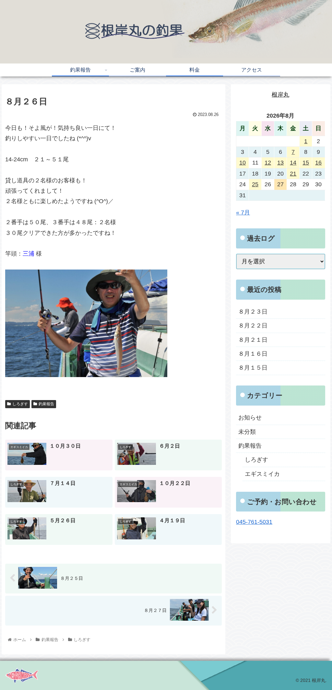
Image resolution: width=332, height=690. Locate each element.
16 (318, 162)
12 (268, 162)
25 (255, 184)
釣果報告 (46, 404)
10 (242, 162)
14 (293, 162)
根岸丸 (280, 94)
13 (280, 162)
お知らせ (250, 417)
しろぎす (20, 404)
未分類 (247, 432)
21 (293, 173)
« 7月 (243, 212)
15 (305, 162)
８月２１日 (252, 340)
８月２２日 (252, 325)
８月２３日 (252, 311)
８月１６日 (252, 354)
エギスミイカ (262, 474)
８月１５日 (252, 367)
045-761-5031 (254, 522)
